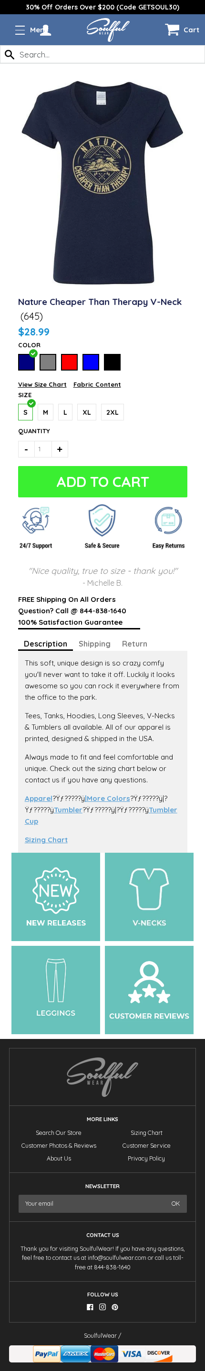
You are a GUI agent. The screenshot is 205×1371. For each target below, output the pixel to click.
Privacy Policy (146, 1158)
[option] (102, 7)
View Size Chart (42, 384)
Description (45, 643)
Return (134, 643)
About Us (59, 1158)
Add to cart (100, 482)
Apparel (38, 798)
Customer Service (147, 1145)
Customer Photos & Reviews (58, 1145)
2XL (112, 412)
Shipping (95, 643)
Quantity (30, 431)
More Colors (107, 798)
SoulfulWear (100, 1335)
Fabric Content (97, 384)
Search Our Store (59, 1132)
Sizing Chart (46, 839)
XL (86, 412)
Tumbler (68, 809)
